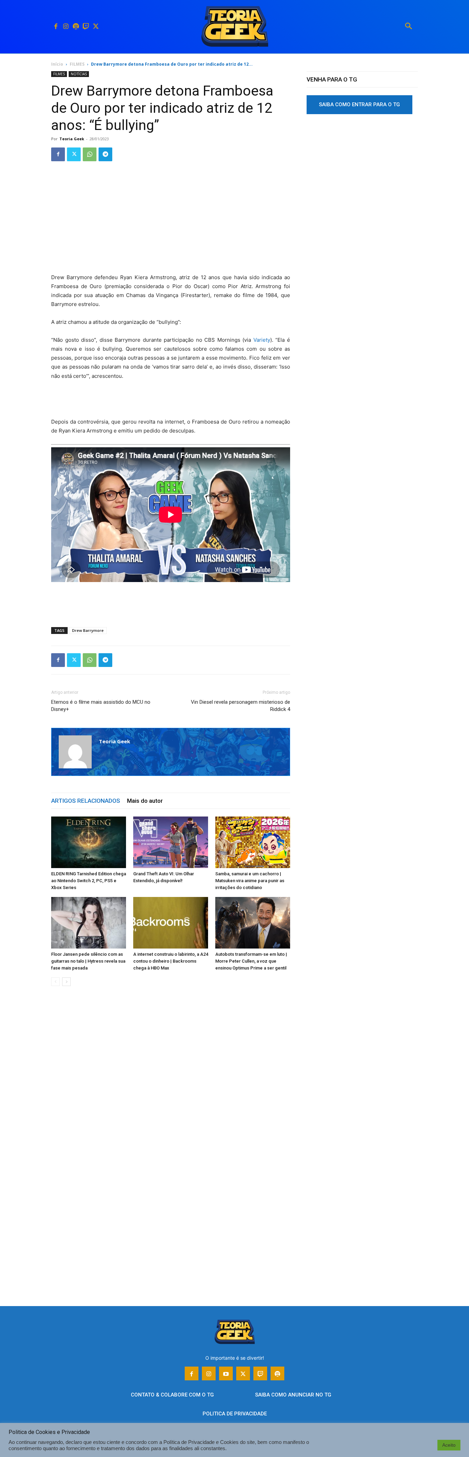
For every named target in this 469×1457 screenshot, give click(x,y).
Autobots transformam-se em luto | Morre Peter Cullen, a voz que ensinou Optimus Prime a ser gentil (251, 961)
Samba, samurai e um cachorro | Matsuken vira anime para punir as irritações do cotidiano (249, 880)
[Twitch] (85, 26)
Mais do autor (145, 800)
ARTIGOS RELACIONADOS (85, 800)
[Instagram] (65, 26)
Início (57, 64)
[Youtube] (226, 1373)
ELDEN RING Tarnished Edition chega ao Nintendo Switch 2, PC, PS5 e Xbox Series (88, 880)
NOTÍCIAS (79, 74)
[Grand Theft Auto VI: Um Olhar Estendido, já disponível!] (170, 842)
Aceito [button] (449, 1445)
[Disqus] (170, 1096)
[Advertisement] (170, 222)
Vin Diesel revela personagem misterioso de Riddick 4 (240, 705)
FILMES (77, 64)
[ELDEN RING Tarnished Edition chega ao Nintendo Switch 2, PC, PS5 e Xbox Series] (88, 842)
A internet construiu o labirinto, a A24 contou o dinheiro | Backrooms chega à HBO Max (170, 961)
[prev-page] (55, 981)
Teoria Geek (71, 138)
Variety (261, 340)
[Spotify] (75, 26)
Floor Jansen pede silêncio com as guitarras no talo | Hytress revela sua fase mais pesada (88, 961)
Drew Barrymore (88, 630)
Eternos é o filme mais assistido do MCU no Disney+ (100, 705)
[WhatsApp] (89, 154)
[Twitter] (95, 26)
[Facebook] (55, 26)
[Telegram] (105, 154)
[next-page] (66, 981)
